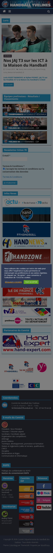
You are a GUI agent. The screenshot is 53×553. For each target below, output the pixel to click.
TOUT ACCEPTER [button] (31, 282)
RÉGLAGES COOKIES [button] (13, 282)
